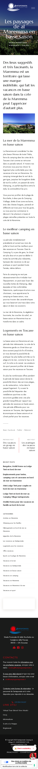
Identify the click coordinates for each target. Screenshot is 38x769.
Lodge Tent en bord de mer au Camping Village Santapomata (16, 495)
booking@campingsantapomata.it (20, 668)
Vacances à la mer (9, 561)
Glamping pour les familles (12, 523)
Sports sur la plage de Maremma (14, 556)
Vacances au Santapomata (12, 566)
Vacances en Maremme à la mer (14, 585)
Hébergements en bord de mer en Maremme (14, 529)
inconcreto (15, 45)
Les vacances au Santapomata (13, 541)
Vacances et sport (9, 590)
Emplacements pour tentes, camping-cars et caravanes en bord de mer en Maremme (18, 477)
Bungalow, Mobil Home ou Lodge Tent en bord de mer (17, 468)
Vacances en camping (10, 575)
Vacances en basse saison (18, 43)
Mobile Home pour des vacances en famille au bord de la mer (18, 503)
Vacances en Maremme (11, 580)
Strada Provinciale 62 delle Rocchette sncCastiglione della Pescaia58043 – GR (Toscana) (19, 640)
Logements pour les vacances (13, 546)
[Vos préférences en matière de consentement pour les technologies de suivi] (34, 765)
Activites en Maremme (10, 518)
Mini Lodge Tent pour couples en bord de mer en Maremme (17, 487)
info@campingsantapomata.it (15, 679)
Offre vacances (8, 551)
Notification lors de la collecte (15, 766)
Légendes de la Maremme (12, 536)
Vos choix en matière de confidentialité (21, 762)
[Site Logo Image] (17, 7)
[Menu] (33, 8)
